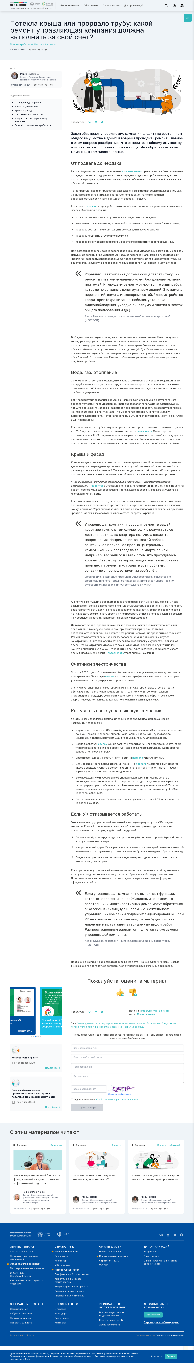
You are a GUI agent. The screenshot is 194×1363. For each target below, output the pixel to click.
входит (109, 676)
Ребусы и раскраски (21, 1313)
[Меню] (187, 18)
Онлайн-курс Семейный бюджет (20, 1274)
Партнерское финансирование (27, 1268)
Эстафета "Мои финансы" (25, 1263)
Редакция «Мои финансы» (155, 1010)
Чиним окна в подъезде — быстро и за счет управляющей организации (155, 1177)
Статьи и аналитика (21, 1251)
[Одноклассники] (168, 1235)
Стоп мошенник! (19, 1309)
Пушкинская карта (20, 1318)
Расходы (39, 44)
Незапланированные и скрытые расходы (121, 1026)
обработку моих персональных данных (116, 1099)
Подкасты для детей (21, 1322)
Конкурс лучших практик (113, 1256)
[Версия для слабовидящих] (174, 5)
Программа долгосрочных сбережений (24, 1258)
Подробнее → (52, 1068)
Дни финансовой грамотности (72, 1274)
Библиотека (61, 1256)
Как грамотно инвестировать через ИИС (26, 1282)
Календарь (61, 1313)
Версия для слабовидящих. (161, 1322)
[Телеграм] (175, 1235)
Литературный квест (67, 1269)
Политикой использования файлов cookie (29, 1356)
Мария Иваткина (29, 74)
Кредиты (116, 1145)
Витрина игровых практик (69, 1291)
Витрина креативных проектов (72, 1286)
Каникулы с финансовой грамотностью (68, 1280)
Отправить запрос (87, 1107)
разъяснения (144, 431)
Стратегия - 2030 (109, 1260)
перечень (91, 206)
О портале (60, 1309)
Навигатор (60, 1260)
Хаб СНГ (103, 1265)
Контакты (60, 1322)
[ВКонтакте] (161, 1235)
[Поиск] (166, 5)
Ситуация (50, 44)
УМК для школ (62, 1265)
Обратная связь (153, 1315)
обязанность (116, 653)
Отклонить (156, 1356)
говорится (96, 485)
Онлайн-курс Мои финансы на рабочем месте (160, 1262)
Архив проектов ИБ (109, 1324)
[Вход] (182, 5)
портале (137, 757)
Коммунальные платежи (132, 1023)
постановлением (131, 171)
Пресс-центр (62, 1318)
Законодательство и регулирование (97, 1023)
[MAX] (181, 1235)
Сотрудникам (151, 1256)
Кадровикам (150, 1251)
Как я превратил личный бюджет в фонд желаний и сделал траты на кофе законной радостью (36, 1179)
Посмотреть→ (52, 1031)
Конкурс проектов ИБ (111, 1320)
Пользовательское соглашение (170, 1335)
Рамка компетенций (66, 1251)
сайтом (102, 744)
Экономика (56, 1145)
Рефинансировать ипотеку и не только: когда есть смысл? (94, 1177)
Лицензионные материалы (69, 1295)
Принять (171, 1356)
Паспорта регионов (110, 1251)
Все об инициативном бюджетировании (111, 1314)
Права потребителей (21, 44)
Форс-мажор (154, 1023)
